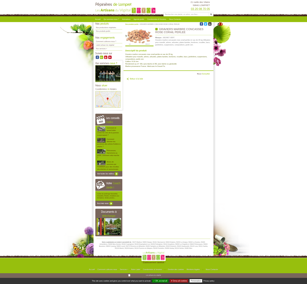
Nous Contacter (175, 19)
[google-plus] (102, 57)
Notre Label (135, 269)
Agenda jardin (139, 19)
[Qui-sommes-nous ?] (108, 73)
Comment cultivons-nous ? (106, 41)
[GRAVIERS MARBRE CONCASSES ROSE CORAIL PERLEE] (139, 37)
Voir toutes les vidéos (105, 174)
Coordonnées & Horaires (156, 19)
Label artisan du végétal (105, 45)
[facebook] (97, 57)
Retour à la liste (136, 79)
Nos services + (101, 49)
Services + (124, 269)
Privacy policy (208, 281)
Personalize (196, 281)
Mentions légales (193, 269)
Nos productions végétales (106, 27)
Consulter (203, 74)
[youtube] (106, 57)
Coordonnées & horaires (152, 269)
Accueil (97, 19)
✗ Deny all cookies (179, 281)
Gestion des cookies (176, 269)
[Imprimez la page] (210, 24)
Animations (126, 19)
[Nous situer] (108, 99)
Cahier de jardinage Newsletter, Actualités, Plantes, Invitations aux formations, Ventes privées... (108, 196)
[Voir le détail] (101, 129)
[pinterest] (110, 57)
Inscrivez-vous (103, 203)
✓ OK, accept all (160, 281)
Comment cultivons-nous (107, 269)
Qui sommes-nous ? (111, 19)
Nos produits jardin (103, 31)
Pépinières (113, 5)
